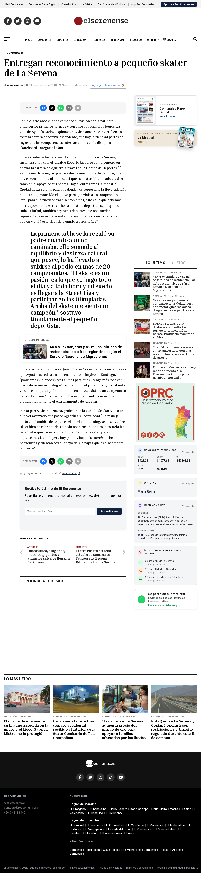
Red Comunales (14, 4)
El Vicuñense (136, 825)
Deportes (62, 39)
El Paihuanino (155, 825)
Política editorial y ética (82, 867)
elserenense (15, 85)
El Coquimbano (115, 825)
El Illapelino (90, 833)
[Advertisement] (165, 174)
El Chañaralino (98, 809)
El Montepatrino (95, 829)
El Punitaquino (143, 829)
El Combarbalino (165, 829)
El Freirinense (114, 813)
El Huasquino (95, 813)
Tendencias (117, 39)
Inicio (28, 39)
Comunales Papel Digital (42, 4)
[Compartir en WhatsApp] (60, 108)
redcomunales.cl (14, 802)
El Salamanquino (111, 833)
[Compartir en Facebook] (43, 108)
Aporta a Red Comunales (179, 4)
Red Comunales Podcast (112, 4)
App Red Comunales (142, 4)
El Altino (186, 809)
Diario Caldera (118, 809)
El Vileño (129, 833)
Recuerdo (136, 39)
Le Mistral (87, 4)
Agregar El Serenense (106, 85)
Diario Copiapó (139, 809)
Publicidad (192, 867)
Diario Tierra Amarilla (164, 809)
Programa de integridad (169, 867)
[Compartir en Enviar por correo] (69, 108)
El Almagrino (78, 809)
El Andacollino (176, 825)
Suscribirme (109, 511)
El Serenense (95, 825)
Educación (80, 39)
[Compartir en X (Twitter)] (52, 108)
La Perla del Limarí (119, 829)
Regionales (98, 39)
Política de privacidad (110, 867)
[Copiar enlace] (78, 108)
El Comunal (77, 825)
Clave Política (68, 4)
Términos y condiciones (139, 867)
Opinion (152, 39)
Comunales (44, 39)
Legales (171, 39)
